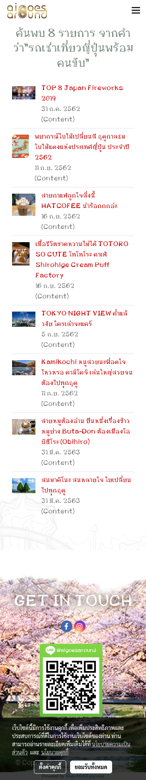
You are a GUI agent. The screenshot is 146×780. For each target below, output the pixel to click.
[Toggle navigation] (135, 10)
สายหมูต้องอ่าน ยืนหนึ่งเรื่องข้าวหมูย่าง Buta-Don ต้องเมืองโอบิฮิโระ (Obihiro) (85, 431)
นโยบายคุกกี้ (55, 752)
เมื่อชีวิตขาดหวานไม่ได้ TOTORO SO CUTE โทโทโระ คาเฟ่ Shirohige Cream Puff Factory (81, 260)
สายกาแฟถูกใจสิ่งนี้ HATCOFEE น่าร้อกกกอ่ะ (79, 201)
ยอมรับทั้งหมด (91, 766)
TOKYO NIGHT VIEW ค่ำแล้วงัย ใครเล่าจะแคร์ (84, 319)
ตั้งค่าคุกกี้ (50, 766)
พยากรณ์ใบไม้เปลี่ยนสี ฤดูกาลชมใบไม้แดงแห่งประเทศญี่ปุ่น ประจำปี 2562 (82, 147)
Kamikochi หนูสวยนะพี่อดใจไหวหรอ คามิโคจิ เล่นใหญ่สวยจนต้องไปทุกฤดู (87, 372)
